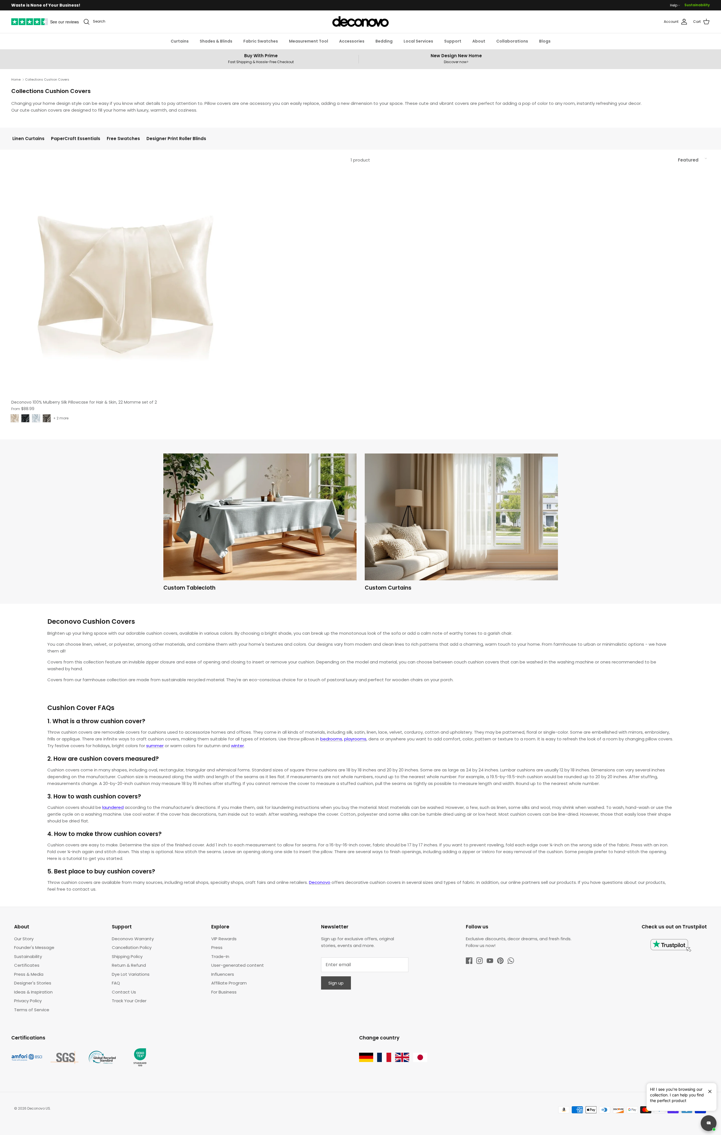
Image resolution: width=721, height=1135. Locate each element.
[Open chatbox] (708, 1123)
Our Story (24, 939)
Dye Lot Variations (131, 974)
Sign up (336, 983)
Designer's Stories (32, 983)
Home (16, 79)
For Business (224, 992)
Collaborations (512, 41)
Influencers (222, 974)
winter (237, 746)
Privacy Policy (28, 1001)
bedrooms (331, 739)
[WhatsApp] (511, 960)
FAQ (116, 983)
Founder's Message (34, 947)
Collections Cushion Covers (47, 79)
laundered (113, 807)
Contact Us (124, 992)
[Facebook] (469, 960)
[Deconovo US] (360, 21)
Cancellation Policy (132, 947)
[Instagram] (479, 960)
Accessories (351, 41)
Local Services (418, 41)
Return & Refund (129, 965)
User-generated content (237, 965)
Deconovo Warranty (133, 939)
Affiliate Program (229, 983)
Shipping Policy (127, 956)
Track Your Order (129, 1001)
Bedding (384, 41)
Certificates (26, 965)
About (478, 41)
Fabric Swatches (260, 41)
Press (216, 947)
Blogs (545, 41)
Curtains (180, 41)
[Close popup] (708, 1089)
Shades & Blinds (216, 41)
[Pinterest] (500, 960)
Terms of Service (31, 1010)
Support (452, 41)
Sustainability (697, 5)
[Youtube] (490, 960)
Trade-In (220, 956)
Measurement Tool (308, 41)
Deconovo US (38, 1108)
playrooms (355, 739)
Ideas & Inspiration (33, 992)
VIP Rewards (224, 939)
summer (155, 746)
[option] (260, 523)
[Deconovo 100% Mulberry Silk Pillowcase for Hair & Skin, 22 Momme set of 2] (125, 283)
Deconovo (319, 882)
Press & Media (28, 974)
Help (673, 5)
